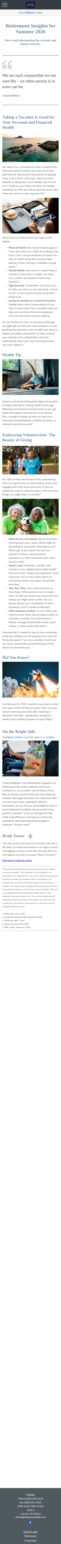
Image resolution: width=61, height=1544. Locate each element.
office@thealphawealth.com (30, 1517)
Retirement (31, 1536)
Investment (30, 1540)
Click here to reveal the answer (17, 861)
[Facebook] (30, 1522)
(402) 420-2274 (34, 1498)
